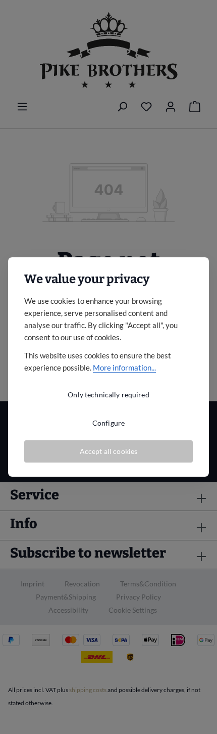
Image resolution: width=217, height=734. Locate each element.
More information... (124, 367)
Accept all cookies (109, 451)
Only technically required (108, 394)
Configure (108, 423)
